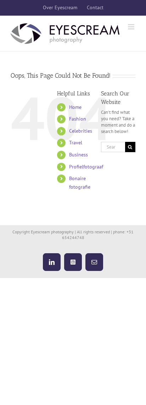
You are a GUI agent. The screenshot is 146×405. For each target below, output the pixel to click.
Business (78, 154)
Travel (75, 142)
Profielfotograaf (86, 166)
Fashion (77, 119)
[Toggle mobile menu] (131, 26)
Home (75, 107)
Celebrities (80, 131)
